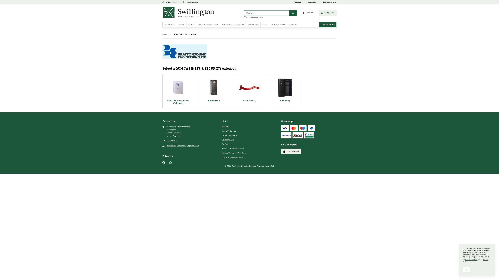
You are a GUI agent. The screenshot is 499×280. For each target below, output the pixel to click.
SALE (264, 24)
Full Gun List (227, 144)
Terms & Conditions (471, 260)
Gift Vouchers (278, 24)
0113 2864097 (171, 2)
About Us (297, 2)
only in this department (254, 17)
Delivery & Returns (330, 2)
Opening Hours (192, 2)
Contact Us (312, 2)
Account (309, 13)
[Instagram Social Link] (170, 162)
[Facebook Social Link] (163, 162)
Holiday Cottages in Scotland (234, 153)
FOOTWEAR (253, 24)
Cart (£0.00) (328, 13)
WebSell (270, 166)
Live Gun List (327, 24)
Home (164, 34)
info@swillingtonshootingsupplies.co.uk (183, 145)
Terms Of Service (229, 131)
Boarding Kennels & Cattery (233, 157)
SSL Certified (292, 151)
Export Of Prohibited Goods (233, 148)
